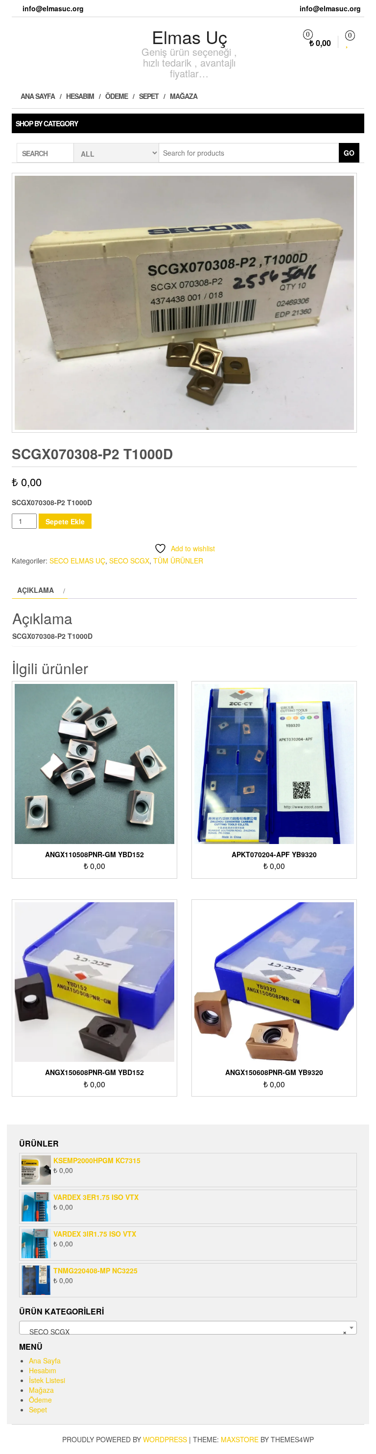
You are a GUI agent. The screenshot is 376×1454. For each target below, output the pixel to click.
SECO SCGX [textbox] (185, 1332)
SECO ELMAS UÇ (77, 560)
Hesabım (80, 96)
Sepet (149, 96)
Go (349, 153)
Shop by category (47, 123)
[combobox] (188, 1328)
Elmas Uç (189, 36)
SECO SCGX (129, 560)
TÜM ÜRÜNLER (178, 560)
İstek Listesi (47, 1380)
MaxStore (239, 1439)
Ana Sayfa (37, 96)
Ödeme (116, 96)
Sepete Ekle (65, 521)
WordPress (165, 1439)
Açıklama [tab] (35, 590)
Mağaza (183, 96)
